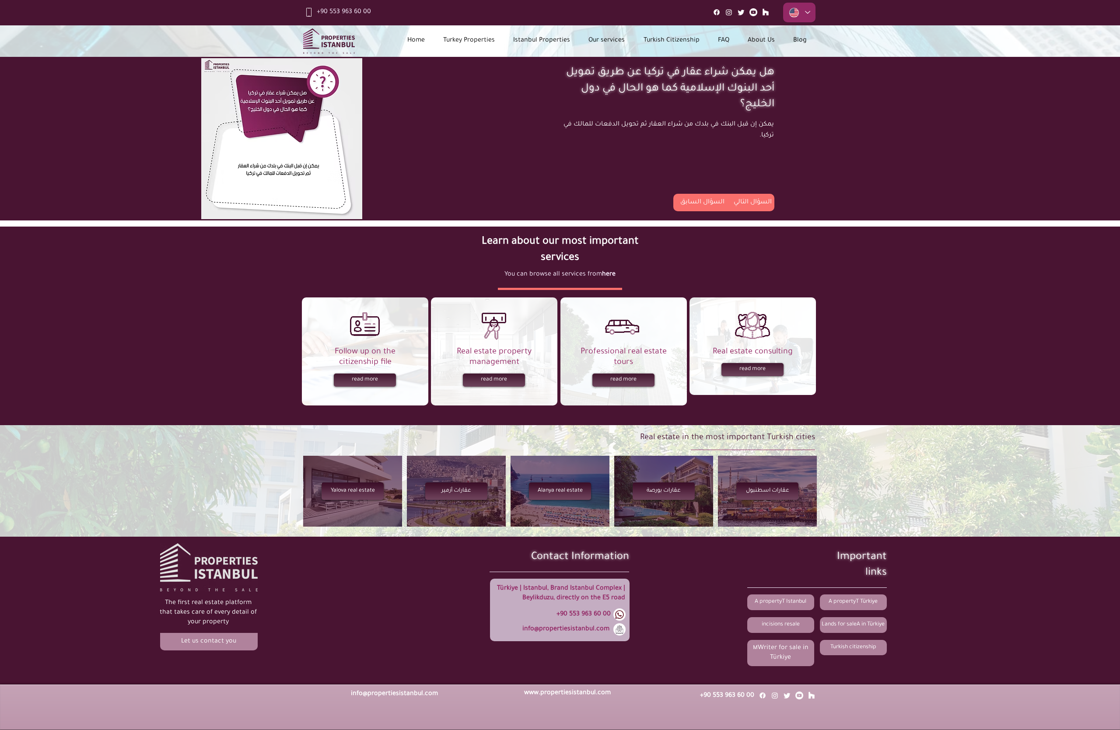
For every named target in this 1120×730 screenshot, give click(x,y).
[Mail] (766, 12)
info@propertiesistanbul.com (565, 629)
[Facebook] (717, 12)
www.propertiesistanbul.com (567, 693)
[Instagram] (729, 12)
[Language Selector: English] (799, 12)
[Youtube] (753, 12)
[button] (209, 641)
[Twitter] (741, 12)
